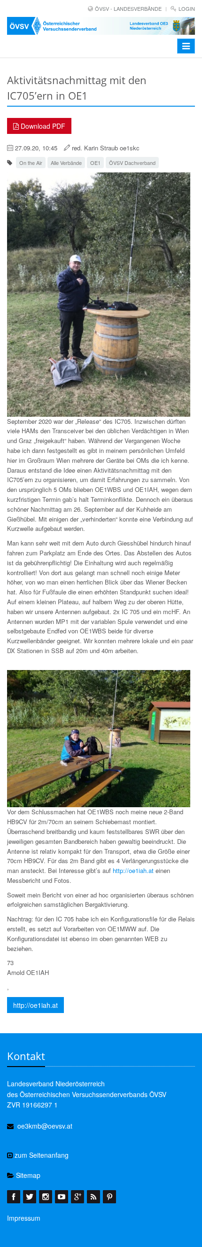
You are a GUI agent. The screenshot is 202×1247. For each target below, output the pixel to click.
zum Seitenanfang (41, 1155)
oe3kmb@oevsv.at (44, 1125)
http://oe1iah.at (133, 870)
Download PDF (42, 126)
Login (187, 8)
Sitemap (27, 1175)
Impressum (23, 1218)
